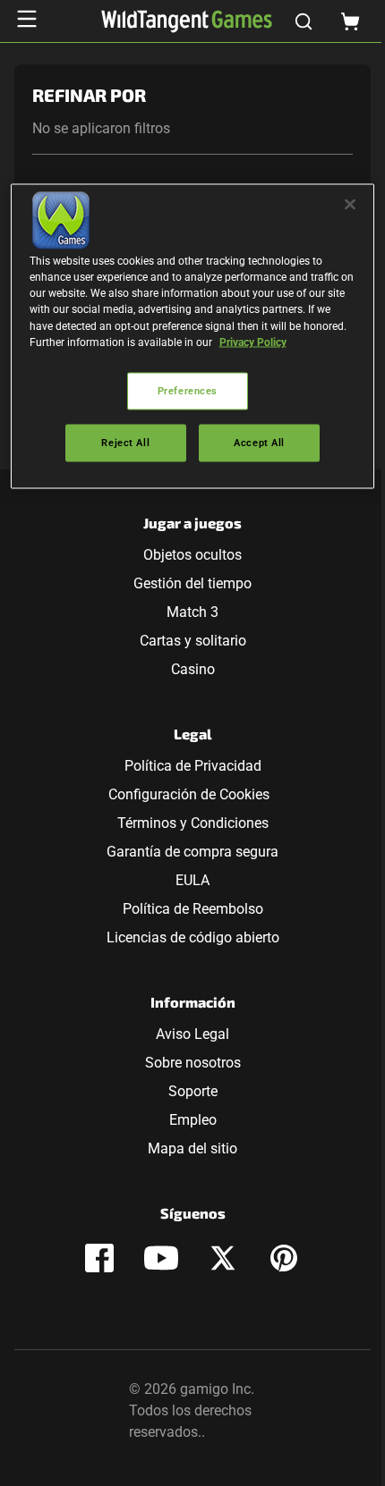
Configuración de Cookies (189, 794)
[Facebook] (99, 1258)
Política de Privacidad (192, 765)
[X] (223, 1258)
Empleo (193, 1119)
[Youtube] (161, 1258)
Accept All (259, 441)
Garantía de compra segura (192, 851)
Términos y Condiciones (193, 823)
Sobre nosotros (193, 1062)
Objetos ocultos (192, 554)
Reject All (125, 441)
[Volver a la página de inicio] (186, 21)
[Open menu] (26, 18)
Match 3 (192, 612)
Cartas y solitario (193, 640)
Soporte (193, 1091)
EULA (192, 880)
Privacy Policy (253, 341)
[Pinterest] (284, 1258)
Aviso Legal (192, 1034)
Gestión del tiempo (192, 583)
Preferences (188, 390)
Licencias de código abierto (193, 937)
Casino (193, 669)
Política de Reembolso (193, 908)
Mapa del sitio (192, 1148)
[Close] (350, 204)
